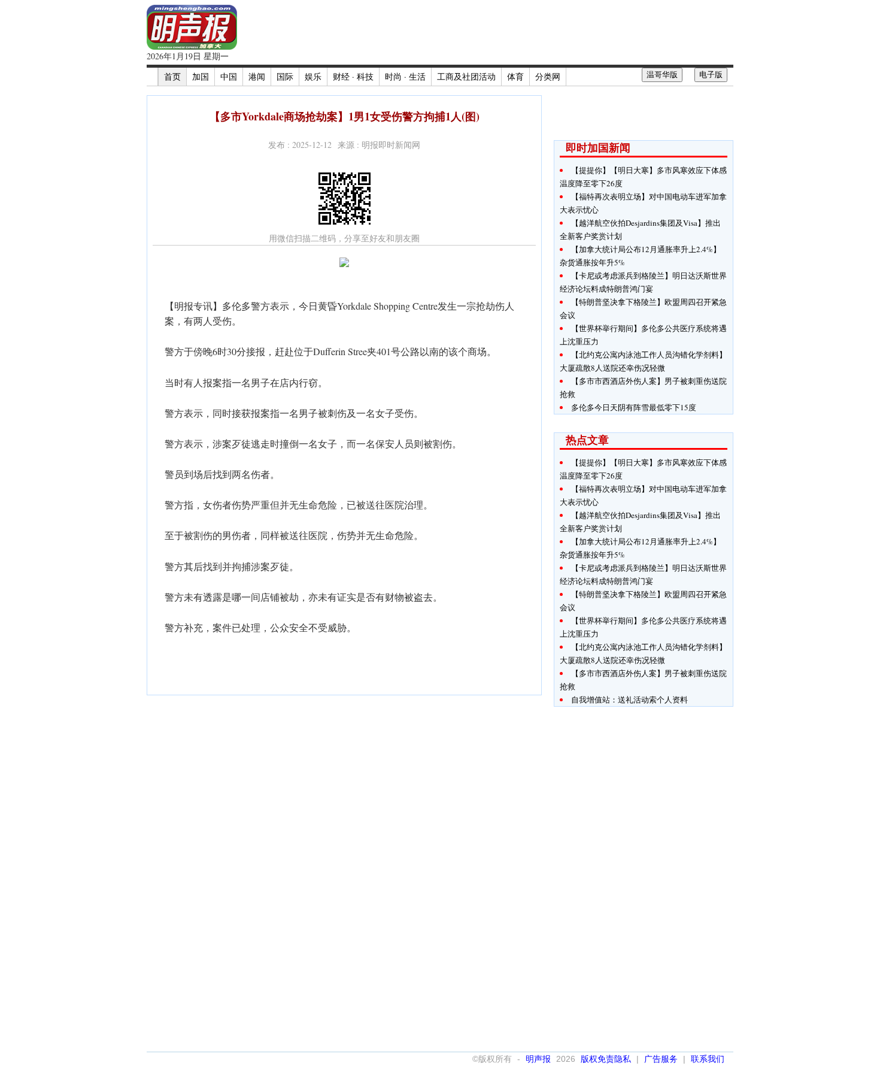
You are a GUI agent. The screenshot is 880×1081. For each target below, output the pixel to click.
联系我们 (707, 1059)
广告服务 (661, 1059)
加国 (200, 76)
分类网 (547, 76)
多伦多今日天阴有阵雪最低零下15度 (633, 407)
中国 (228, 76)
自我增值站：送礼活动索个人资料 (629, 699)
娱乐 (313, 76)
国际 (285, 76)
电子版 (711, 74)
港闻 (256, 76)
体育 (515, 76)
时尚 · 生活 (405, 76)
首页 (172, 76)
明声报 (538, 1059)
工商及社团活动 (466, 76)
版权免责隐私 (606, 1059)
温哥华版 (662, 74)
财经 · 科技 (353, 76)
